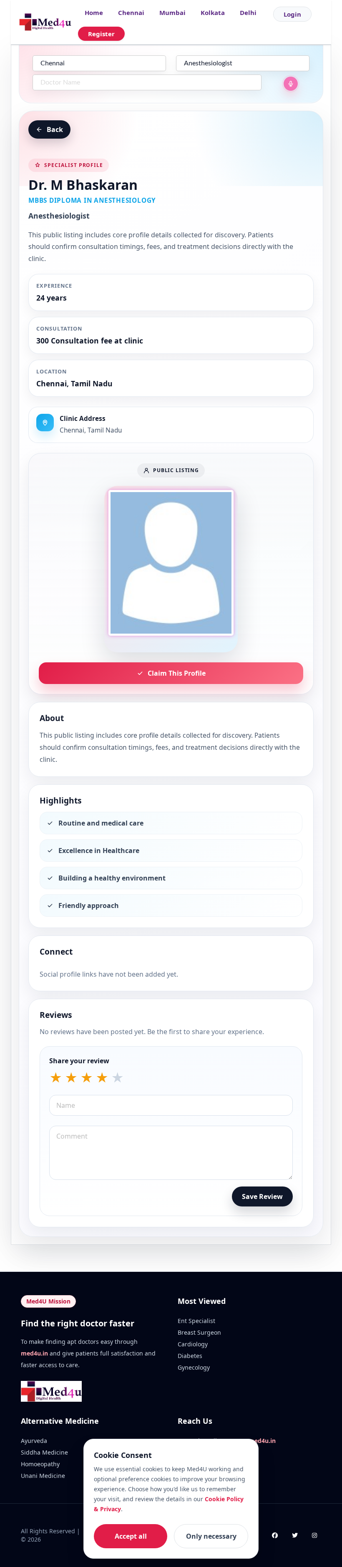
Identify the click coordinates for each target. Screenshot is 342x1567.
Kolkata (213, 12)
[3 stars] (86, 1078)
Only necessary (211, 1536)
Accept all (131, 1536)
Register (101, 34)
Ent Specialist (196, 1321)
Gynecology (194, 1367)
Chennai (131, 12)
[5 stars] (117, 1078)
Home (94, 12)
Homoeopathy (40, 1464)
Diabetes (190, 1356)
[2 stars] (71, 1078)
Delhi (248, 12)
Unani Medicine (43, 1476)
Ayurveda (34, 1441)
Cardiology (193, 1344)
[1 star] (55, 1078)
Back (55, 129)
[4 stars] (102, 1078)
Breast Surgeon (199, 1332)
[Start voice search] (291, 84)
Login (292, 14)
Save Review (262, 1196)
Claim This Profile (177, 673)
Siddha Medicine (44, 1452)
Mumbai (172, 12)
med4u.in (34, 1353)
